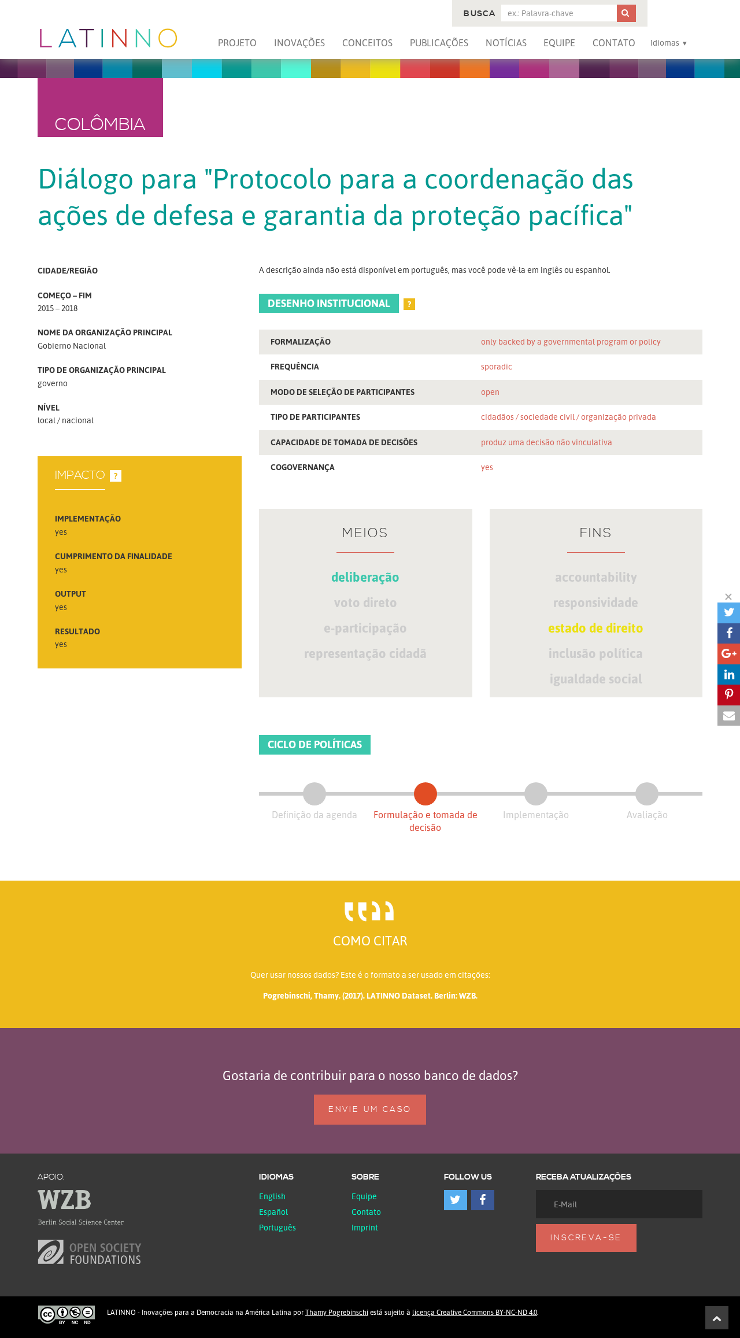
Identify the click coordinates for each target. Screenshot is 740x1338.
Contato (614, 43)
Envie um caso (370, 1109)
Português (277, 1227)
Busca (479, 14)
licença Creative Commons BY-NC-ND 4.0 (474, 1312)
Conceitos (367, 43)
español (273, 1212)
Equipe (559, 43)
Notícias (506, 43)
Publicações (439, 43)
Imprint (365, 1227)
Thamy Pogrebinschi (336, 1312)
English (272, 1196)
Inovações (299, 43)
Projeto (237, 43)
